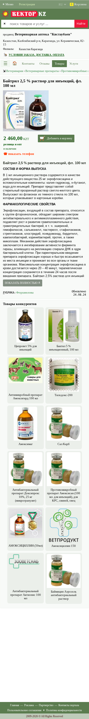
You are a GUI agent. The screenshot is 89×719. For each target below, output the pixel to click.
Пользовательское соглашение (24, 710)
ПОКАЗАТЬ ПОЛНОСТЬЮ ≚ (22, 283)
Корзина (79, 4)
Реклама (29, 705)
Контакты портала (68, 705)
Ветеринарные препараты (42, 71)
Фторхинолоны (25, 292)
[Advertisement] (44, 654)
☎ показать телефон (18, 154)
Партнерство (46, 705)
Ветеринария (14, 71)
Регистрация (27, 4)
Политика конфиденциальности (64, 710)
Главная (14, 705)
